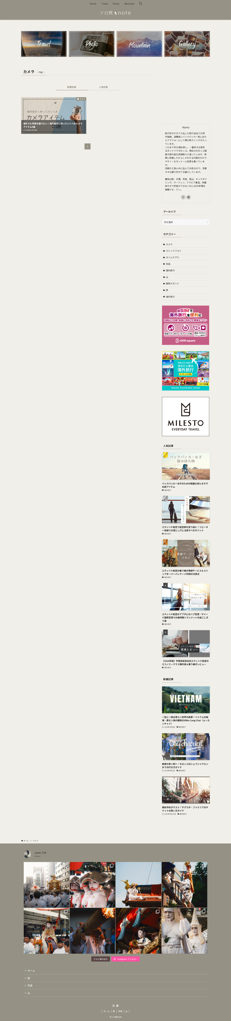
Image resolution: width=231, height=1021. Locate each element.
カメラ (169, 244)
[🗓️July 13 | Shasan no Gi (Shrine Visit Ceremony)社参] (46, 931)
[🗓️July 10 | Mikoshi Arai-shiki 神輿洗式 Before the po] (93, 931)
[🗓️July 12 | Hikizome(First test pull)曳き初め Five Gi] (138, 931)
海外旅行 (170, 296)
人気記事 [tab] (103, 87)
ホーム (31, 970)
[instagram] (183, 197)
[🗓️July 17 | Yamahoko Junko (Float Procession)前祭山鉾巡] (138, 885)
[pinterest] (189, 197)
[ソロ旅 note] (115, 13)
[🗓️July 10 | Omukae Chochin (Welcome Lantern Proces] (184, 931)
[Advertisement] (186, 94)
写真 (168, 263)
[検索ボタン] (140, 3)
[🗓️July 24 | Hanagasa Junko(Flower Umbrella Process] (93, 885)
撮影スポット (172, 283)
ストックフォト (173, 250)
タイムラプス (172, 257)
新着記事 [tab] (71, 87)
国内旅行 (170, 270)
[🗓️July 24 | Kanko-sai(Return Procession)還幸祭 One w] (46, 885)
